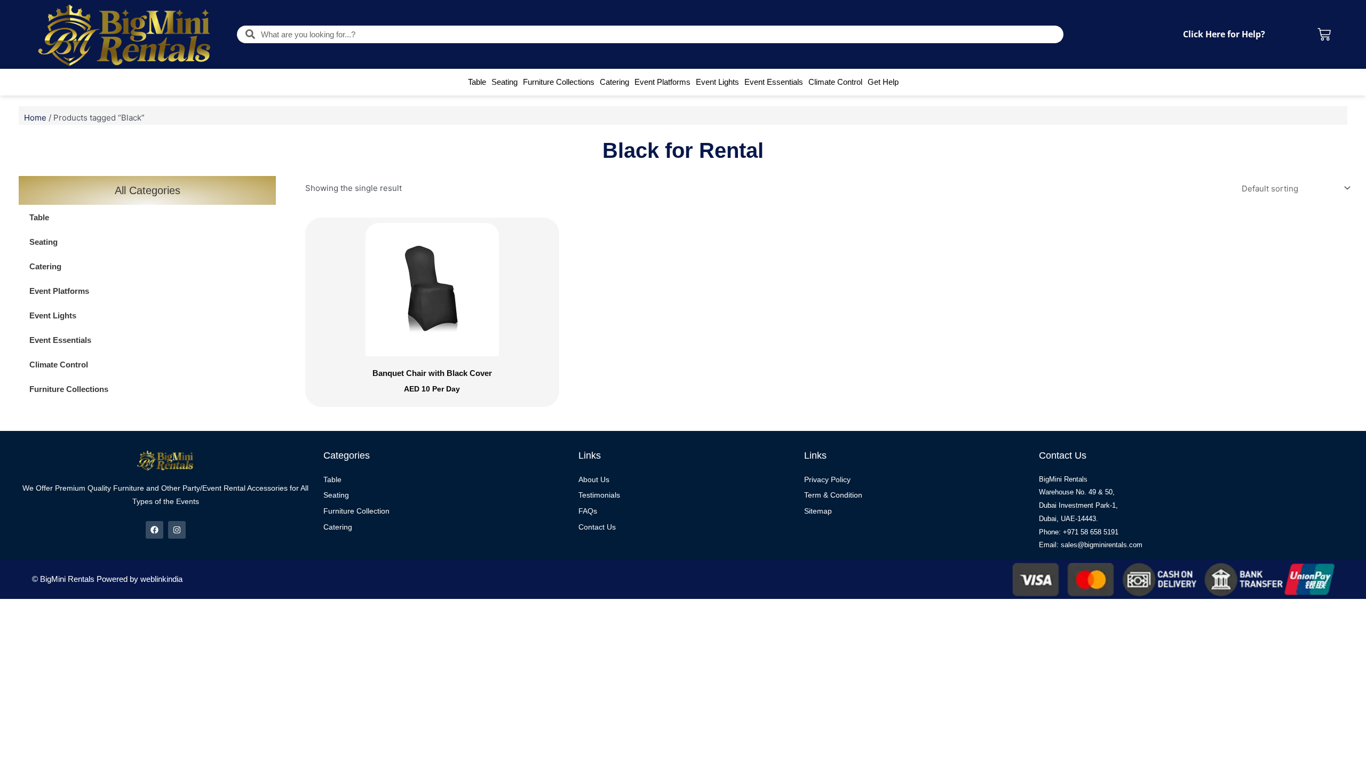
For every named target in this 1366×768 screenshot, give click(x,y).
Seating (504, 81)
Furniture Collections (558, 81)
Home (35, 118)
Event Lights (717, 81)
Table (477, 81)
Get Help (883, 81)
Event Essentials (773, 81)
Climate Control (835, 81)
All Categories (147, 190)
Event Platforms (662, 81)
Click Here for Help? (1224, 34)
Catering (614, 81)
